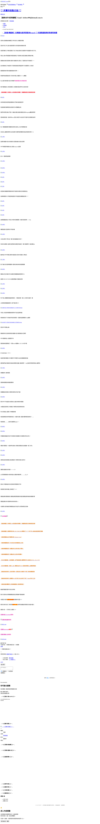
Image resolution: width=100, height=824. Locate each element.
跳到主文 (3, 14)
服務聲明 (63, 805)
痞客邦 (8, 654)
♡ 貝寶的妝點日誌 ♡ (11, 10)
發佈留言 (3, 672)
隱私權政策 (57, 805)
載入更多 (3, 664)
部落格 (5, 25)
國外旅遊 (11, 658)
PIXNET (39, 805)
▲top (2, 662)
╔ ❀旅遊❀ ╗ (12, 659)
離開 (8, 821)
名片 (4, 27)
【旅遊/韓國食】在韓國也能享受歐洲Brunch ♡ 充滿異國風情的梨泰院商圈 (30, 33)
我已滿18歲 (3, 821)
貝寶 (2, 646)
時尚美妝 (12, 21)
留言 (11, 654)
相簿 (4, 23)
